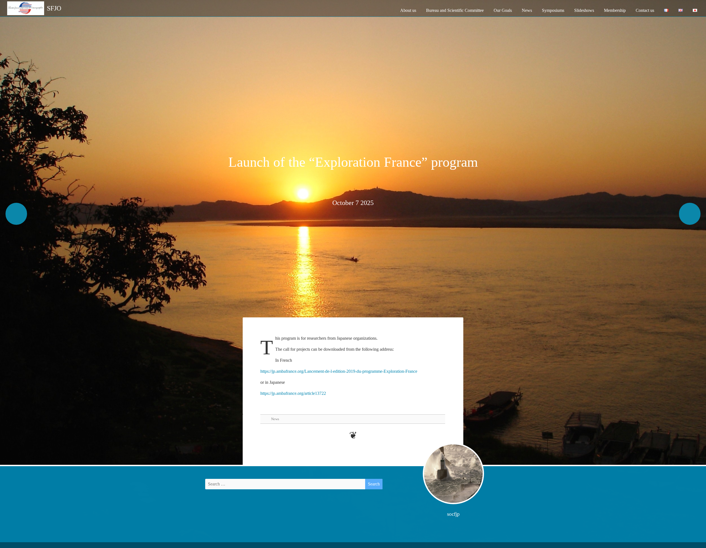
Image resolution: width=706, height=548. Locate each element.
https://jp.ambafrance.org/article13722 (293, 393)
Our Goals (503, 10)
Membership (615, 10)
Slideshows (584, 10)
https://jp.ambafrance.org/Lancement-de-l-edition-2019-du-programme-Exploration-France (338, 371)
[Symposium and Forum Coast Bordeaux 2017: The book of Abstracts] (16, 214)
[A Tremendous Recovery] (689, 214)
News (527, 10)
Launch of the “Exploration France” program (353, 162)
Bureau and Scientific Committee (455, 10)
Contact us (645, 10)
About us (408, 10)
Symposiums (553, 10)
